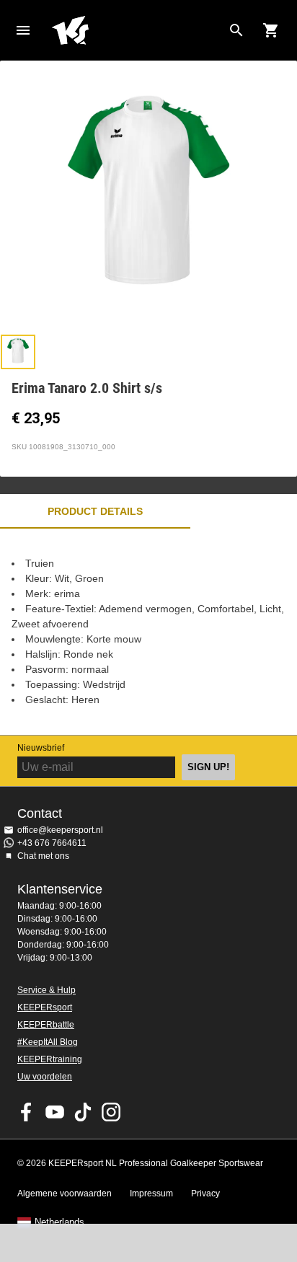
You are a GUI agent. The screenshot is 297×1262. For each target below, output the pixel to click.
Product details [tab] (95, 511)
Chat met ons (43, 856)
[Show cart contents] (271, 30)
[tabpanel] (148, 632)
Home (137, 30)
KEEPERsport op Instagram (111, 1112)
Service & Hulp (46, 990)
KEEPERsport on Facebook (26, 1112)
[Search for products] (236, 30)
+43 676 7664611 (52, 843)
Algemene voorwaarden (64, 1193)
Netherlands (59, 1222)
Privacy (205, 1193)
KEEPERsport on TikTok (83, 1112)
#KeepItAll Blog (47, 1042)
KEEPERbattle (45, 1025)
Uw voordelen (44, 1077)
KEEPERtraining (49, 1059)
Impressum (151, 1193)
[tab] (18, 352)
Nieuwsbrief (40, 748)
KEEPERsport (44, 1007)
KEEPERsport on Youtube (54, 1112)
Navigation (23, 30)
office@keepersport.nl (60, 830)
